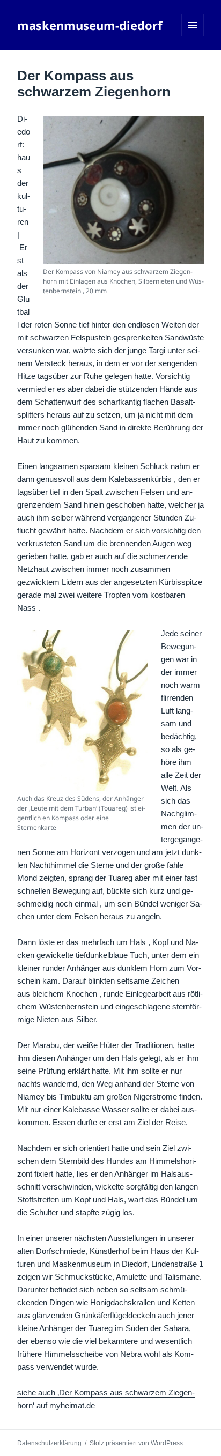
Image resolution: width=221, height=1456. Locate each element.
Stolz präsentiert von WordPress (136, 1443)
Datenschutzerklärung (49, 1443)
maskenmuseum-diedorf (90, 25)
